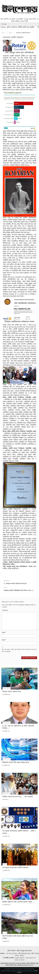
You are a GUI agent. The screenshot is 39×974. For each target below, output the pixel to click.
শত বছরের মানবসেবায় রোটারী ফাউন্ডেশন (15, 867)
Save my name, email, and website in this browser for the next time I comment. (19, 650)
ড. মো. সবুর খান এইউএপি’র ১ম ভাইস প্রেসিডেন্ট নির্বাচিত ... (18, 727)
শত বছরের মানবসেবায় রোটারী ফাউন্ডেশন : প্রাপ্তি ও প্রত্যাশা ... (18, 832)
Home (3, 33)
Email (3, 640)
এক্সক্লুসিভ (6, 688)
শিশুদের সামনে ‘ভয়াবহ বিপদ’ (11, 691)
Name (3, 632)
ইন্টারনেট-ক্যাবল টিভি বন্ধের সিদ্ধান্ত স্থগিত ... (16, 762)
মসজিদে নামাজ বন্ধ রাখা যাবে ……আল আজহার (17, 796)
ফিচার (10, 33)
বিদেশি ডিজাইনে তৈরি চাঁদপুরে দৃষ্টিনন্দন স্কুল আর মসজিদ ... (17, 937)
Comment (5, 610)
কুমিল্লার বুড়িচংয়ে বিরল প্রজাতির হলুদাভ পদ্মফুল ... (18, 902)
